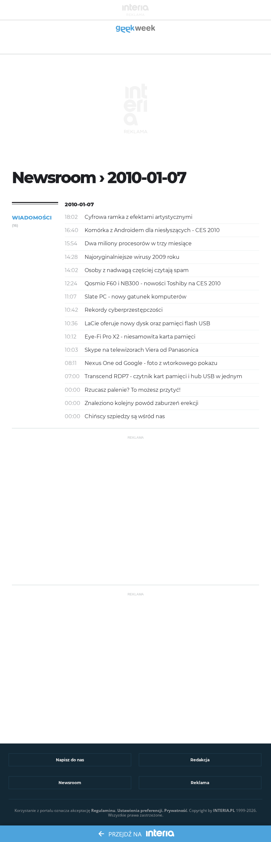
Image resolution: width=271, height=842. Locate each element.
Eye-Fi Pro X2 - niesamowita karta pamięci (140, 337)
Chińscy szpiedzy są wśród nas (125, 416)
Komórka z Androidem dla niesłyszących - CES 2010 (152, 230)
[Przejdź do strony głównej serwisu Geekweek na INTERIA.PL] (136, 29)
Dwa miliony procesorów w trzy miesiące (138, 243)
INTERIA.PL (224, 810)
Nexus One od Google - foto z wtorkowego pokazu (151, 363)
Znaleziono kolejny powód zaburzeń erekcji (141, 403)
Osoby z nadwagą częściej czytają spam (137, 270)
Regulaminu (103, 810)
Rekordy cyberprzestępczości (124, 310)
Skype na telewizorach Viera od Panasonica (141, 350)
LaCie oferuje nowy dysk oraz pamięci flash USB (147, 323)
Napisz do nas (70, 759)
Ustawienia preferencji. (140, 810)
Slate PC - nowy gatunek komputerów (135, 297)
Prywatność (175, 810)
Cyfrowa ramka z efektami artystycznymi (138, 217)
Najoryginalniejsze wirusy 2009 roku (132, 257)
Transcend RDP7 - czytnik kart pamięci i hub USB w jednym (163, 376)
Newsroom (69, 782)
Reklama (200, 782)
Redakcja (200, 759)
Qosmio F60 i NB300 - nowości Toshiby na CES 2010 (153, 283)
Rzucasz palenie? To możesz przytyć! (132, 390)
